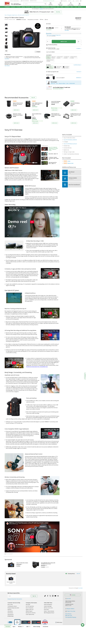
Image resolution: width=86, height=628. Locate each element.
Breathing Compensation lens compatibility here (37, 366)
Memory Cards (70, 163)
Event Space (46, 609)
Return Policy (10, 604)
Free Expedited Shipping (70, 617)
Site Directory (10, 612)
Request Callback (70, 608)
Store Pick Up (68, 614)
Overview (8, 626)
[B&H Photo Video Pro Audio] (7, 3)
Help (73, 0)
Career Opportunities (30, 614)
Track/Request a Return (12, 606)
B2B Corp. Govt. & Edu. (48, 607)
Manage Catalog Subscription (13, 607)
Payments (9, 609)
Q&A (28, 626)
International (10, 611)
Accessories (45, 626)
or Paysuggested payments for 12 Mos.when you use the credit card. (72, 28)
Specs (14, 626)
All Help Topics (11, 616)
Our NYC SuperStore (30, 606)
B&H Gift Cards (68, 615)
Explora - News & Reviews (49, 611)
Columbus (41, 8)
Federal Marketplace (48, 604)
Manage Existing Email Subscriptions (15, 598)
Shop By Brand (10, 614)
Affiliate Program (29, 611)
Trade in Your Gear (71, 611)
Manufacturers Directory (30, 612)
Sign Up (34, 596)
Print (47, 19)
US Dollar (73, 595)
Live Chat (77, 0)
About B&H (28, 604)
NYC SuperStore (64, 0)
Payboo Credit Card (29, 609)
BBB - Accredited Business (10, 622)
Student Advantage (47, 606)
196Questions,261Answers (32, 19)
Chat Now (58, 12)
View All (33, 97)
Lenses (69, 161)
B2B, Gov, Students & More (14, 0)
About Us (69, 0)
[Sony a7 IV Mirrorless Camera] (26, 37)
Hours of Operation (29, 607)
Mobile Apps (59, 622)
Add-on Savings (36, 626)
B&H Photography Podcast (49, 612)
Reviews (21, 626)
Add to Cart (64, 41)
